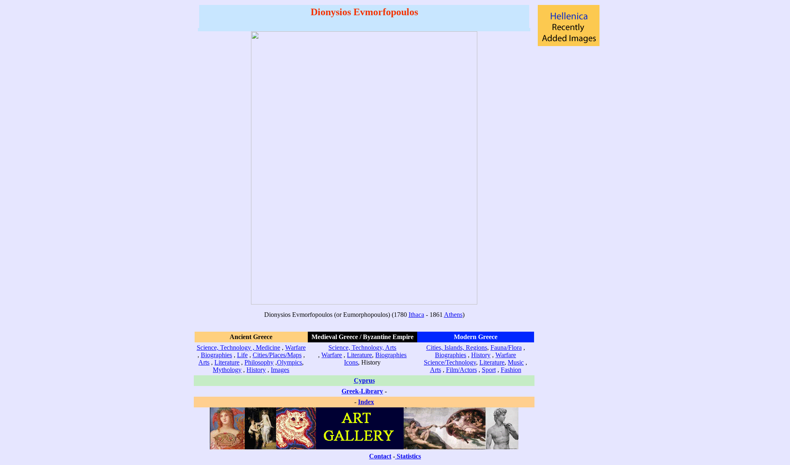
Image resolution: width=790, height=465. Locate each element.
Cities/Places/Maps (277, 354)
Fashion (511, 369)
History (256, 369)
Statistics (409, 456)
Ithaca (416, 314)
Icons (351, 362)
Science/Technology (450, 362)
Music (516, 362)
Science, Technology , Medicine (238, 347)
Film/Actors (461, 369)
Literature (226, 362)
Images (280, 369)
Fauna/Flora (506, 347)
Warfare (295, 347)
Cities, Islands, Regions (456, 347)
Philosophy (259, 362)
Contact (380, 456)
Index (366, 401)
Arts (203, 362)
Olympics (289, 362)
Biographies (216, 354)
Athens (453, 314)
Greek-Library (362, 391)
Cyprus (364, 380)
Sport (489, 369)
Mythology (227, 369)
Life (242, 354)
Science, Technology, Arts (362, 347)
